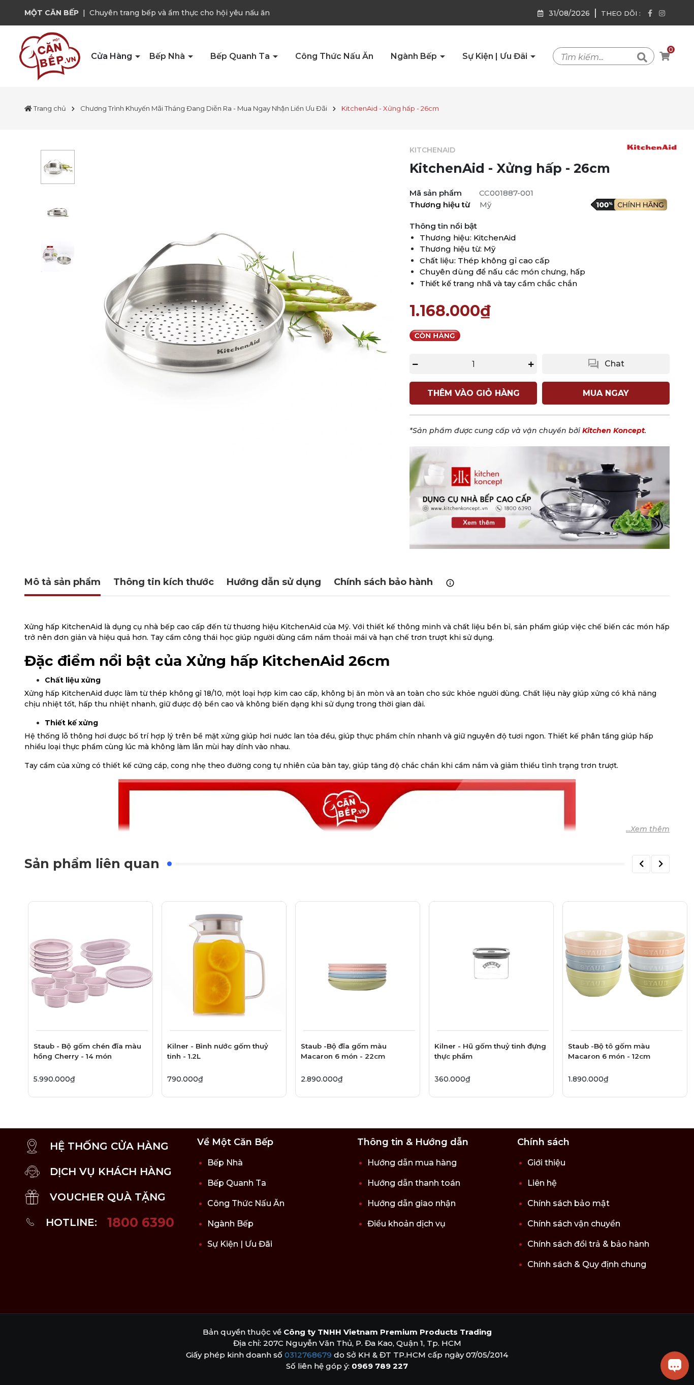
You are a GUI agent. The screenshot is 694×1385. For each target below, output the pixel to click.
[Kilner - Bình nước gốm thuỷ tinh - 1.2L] (224, 964)
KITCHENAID (432, 150)
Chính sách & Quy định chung (586, 1264)
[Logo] (49, 55)
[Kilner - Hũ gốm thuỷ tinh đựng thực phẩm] (491, 964)
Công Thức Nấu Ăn (334, 56)
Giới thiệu (546, 1162)
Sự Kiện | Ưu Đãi (495, 56)
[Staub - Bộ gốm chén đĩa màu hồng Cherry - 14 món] (90, 964)
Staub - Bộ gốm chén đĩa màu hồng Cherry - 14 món (87, 1051)
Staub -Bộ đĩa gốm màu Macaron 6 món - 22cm (344, 1051)
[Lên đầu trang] (17, 1367)
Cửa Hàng (112, 56)
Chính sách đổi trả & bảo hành (588, 1244)
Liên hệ (542, 1183)
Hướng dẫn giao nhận (411, 1203)
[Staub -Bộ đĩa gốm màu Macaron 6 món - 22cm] (358, 964)
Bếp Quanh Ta (241, 56)
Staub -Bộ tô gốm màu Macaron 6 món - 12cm (609, 1051)
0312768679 (308, 1355)
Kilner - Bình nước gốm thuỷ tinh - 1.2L (217, 1051)
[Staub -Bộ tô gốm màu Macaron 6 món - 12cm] (625, 964)
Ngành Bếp (415, 56)
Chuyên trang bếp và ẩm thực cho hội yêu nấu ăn (179, 12)
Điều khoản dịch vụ (406, 1223)
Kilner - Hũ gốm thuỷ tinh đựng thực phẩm (490, 1051)
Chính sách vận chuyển (573, 1223)
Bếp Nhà (168, 56)
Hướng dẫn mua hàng (412, 1162)
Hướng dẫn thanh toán (413, 1183)
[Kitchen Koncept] (539, 497)
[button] (641, 864)
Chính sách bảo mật (568, 1203)
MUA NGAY (606, 393)
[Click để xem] (237, 302)
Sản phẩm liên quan (92, 863)
